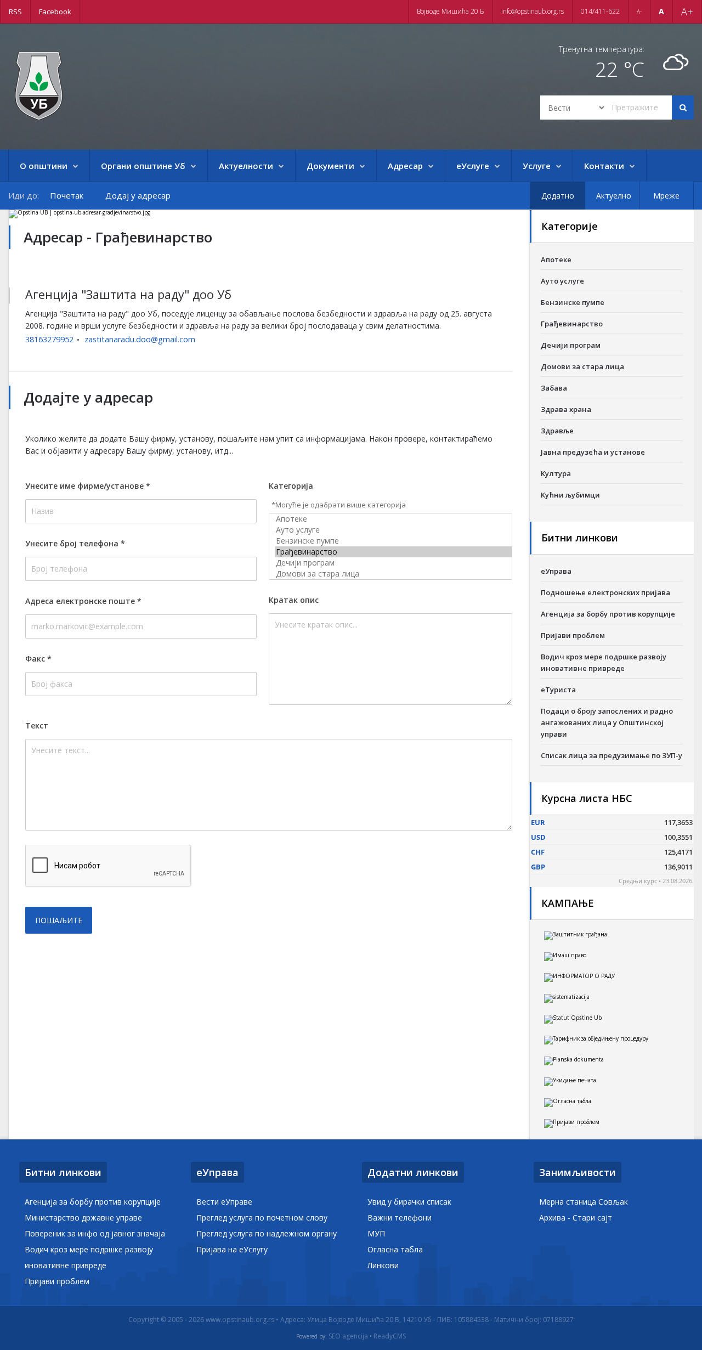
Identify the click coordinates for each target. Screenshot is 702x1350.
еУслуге (472, 165)
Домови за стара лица (582, 366)
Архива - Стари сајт (575, 1217)
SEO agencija (348, 1336)
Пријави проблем (573, 635)
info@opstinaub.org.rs (532, 11)
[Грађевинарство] (393, 551)
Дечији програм (571, 345)
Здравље (557, 431)
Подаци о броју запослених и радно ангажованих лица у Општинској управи (607, 722)
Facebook (55, 11)
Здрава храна (566, 409)
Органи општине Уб (143, 165)
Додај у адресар (138, 195)
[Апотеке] (393, 518)
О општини (43, 165)
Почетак (66, 195)
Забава (554, 388)
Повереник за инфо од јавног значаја (95, 1233)
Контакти (604, 165)
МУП (376, 1233)
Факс (38, 658)
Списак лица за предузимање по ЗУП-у (611, 755)
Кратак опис (294, 600)
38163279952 (49, 339)
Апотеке (556, 259)
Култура (556, 473)
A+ (687, 11)
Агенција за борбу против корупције (608, 614)
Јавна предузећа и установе (593, 452)
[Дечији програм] (393, 562)
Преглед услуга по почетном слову (261, 1217)
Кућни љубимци (570, 495)
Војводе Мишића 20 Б (450, 11)
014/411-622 (600, 11)
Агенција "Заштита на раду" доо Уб (128, 294)
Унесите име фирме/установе (87, 486)
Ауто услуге (562, 281)
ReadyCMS (389, 1336)
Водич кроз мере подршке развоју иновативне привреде (603, 662)
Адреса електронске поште (83, 601)
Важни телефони (399, 1217)
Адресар (405, 165)
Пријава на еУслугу (232, 1249)
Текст (36, 725)
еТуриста (558, 689)
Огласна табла (395, 1249)
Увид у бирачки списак (409, 1201)
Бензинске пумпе (572, 302)
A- (639, 11)
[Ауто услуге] (393, 529)
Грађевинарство (572, 324)
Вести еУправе (224, 1201)
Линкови (383, 1265)
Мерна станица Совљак (583, 1201)
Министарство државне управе (83, 1217)
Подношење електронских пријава (605, 592)
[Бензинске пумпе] (393, 540)
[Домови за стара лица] (393, 573)
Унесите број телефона (75, 543)
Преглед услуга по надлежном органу (266, 1233)
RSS (15, 11)
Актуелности (246, 165)
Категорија (291, 486)
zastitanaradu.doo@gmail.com (139, 339)
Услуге (537, 165)
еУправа (556, 571)
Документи (330, 165)
